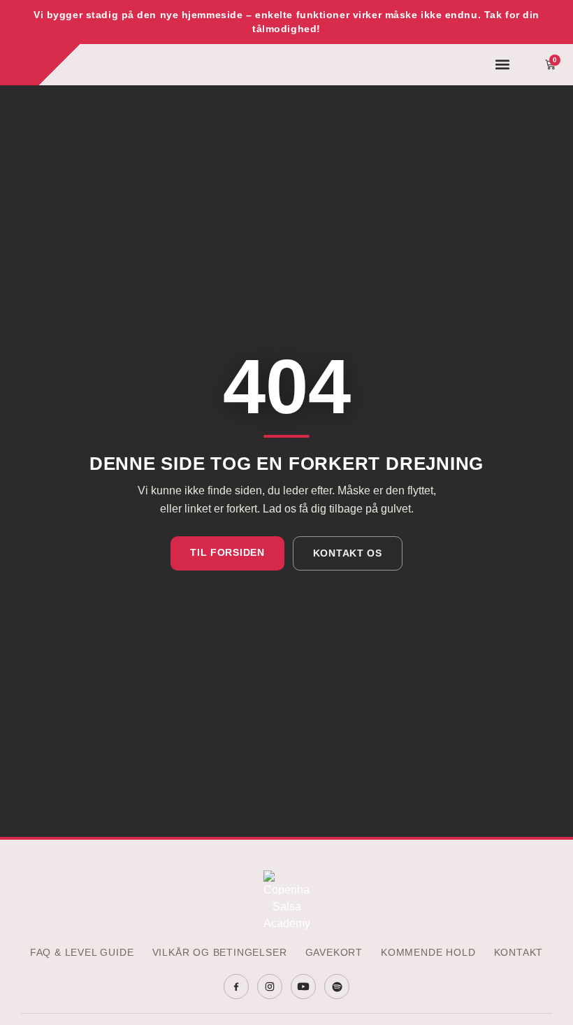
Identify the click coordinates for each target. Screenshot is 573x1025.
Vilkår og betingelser (219, 952)
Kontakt (519, 952)
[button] (502, 64)
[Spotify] (336, 986)
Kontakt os (347, 553)
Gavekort (334, 952)
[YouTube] (303, 986)
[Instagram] (269, 986)
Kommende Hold (428, 952)
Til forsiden (227, 552)
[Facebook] (236, 986)
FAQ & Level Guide (82, 952)
